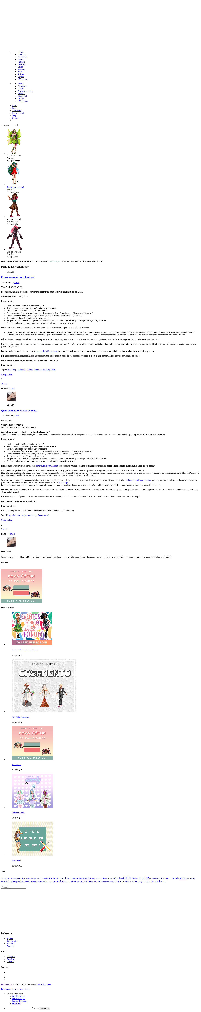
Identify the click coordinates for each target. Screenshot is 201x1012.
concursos (85, 878)
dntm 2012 (98, 878)
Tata (154, 881)
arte (21, 877)
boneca (36, 878)
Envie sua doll (18, 113)
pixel (68, 882)
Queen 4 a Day (86, 882)
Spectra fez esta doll (15, 187)
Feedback (16, 1003)
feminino (38, 370)
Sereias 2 (21, 93)
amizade (3, 878)
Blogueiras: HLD (25, 91)
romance (107, 881)
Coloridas (22, 54)
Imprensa (10, 943)
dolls (127, 877)
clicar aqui (63, 482)
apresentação (15, 878)
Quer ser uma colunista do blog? (19, 410)
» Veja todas (23, 79)
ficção (157, 878)
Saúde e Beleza (123, 881)
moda (192, 878)
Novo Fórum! (16, 765)
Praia (20, 72)
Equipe (15, 118)
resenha (98, 881)
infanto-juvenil (49, 370)
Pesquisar (36, 1008)
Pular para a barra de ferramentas (15, 989)
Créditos (10, 961)
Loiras (20, 67)
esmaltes (152, 878)
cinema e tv (52, 878)
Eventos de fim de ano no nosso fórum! (25, 650)
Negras (21, 76)
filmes (163, 878)
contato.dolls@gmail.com (47, 351)
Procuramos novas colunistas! (17, 277)
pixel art (75, 881)
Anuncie (10, 946)
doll (104, 878)
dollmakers (118, 878)
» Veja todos (23, 101)
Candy (20, 88)
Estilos (20, 59)
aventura (27, 878)
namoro (51, 882)
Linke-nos (11, 956)
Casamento (22, 86)
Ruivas (21, 74)
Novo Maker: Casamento (20, 717)
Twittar (4, 383)
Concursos (16, 110)
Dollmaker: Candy (18, 812)
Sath (113, 882)
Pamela (12, 388)
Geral (16, 282)
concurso (74, 878)
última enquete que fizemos (139, 480)
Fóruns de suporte (19, 1001)
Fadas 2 (21, 84)
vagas (164, 882)
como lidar (64, 878)
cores (93, 878)
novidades (60, 881)
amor (8, 878)
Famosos (21, 62)
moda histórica (32, 881)
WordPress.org (18, 996)
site (134, 881)
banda (8, 370)
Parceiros (10, 959)
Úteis (14, 105)
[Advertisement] (100, 25)
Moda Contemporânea (12, 881)
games (169, 878)
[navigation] (100, 1001)
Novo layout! (16, 860)
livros (182, 878)
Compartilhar (6, 374)
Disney (21, 98)
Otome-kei (22, 96)
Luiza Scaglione (44, 984)
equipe (30, 370)
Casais (20, 52)
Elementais (22, 57)
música (44, 881)
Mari (188, 878)
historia (176, 878)
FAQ (14, 108)
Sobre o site (12, 941)
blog (14, 115)
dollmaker (109, 878)
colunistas (22, 370)
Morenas (21, 69)
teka (159, 881)
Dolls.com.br (6, 984)
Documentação (18, 998)
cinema (43, 878)
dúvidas (135, 878)
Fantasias (21, 64)
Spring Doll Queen (143, 882)
